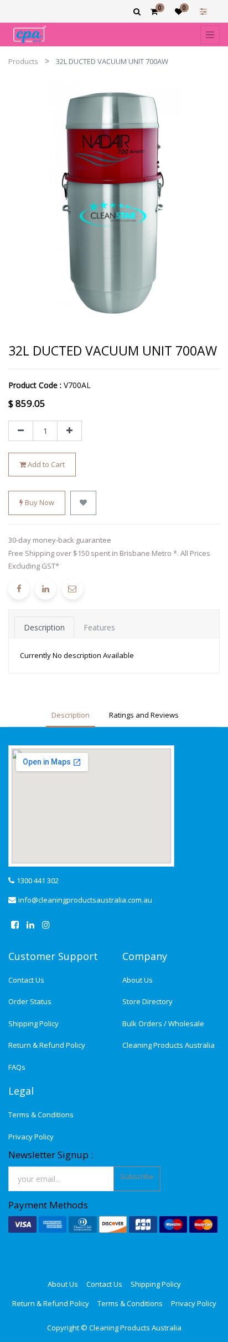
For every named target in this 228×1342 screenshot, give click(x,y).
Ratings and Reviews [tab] (144, 715)
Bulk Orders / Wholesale (163, 1023)
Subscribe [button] (137, 1176)
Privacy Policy (31, 1137)
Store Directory (147, 1001)
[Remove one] (20, 431)
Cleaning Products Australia (168, 1045)
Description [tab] (44, 627)
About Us (137, 980)
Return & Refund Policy (46, 1045)
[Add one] (69, 431)
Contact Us (26, 980)
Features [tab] (99, 627)
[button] (83, 503)
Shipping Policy (33, 1023)
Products (23, 61)
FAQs (16, 1067)
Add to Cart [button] (45, 464)
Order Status (29, 1001)
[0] (154, 11)
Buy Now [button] (38, 502)
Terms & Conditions (41, 1115)
